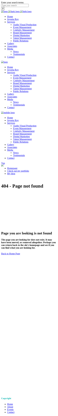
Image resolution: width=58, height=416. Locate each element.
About (10, 407)
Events (10, 409)
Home (10, 404)
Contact (10, 412)
